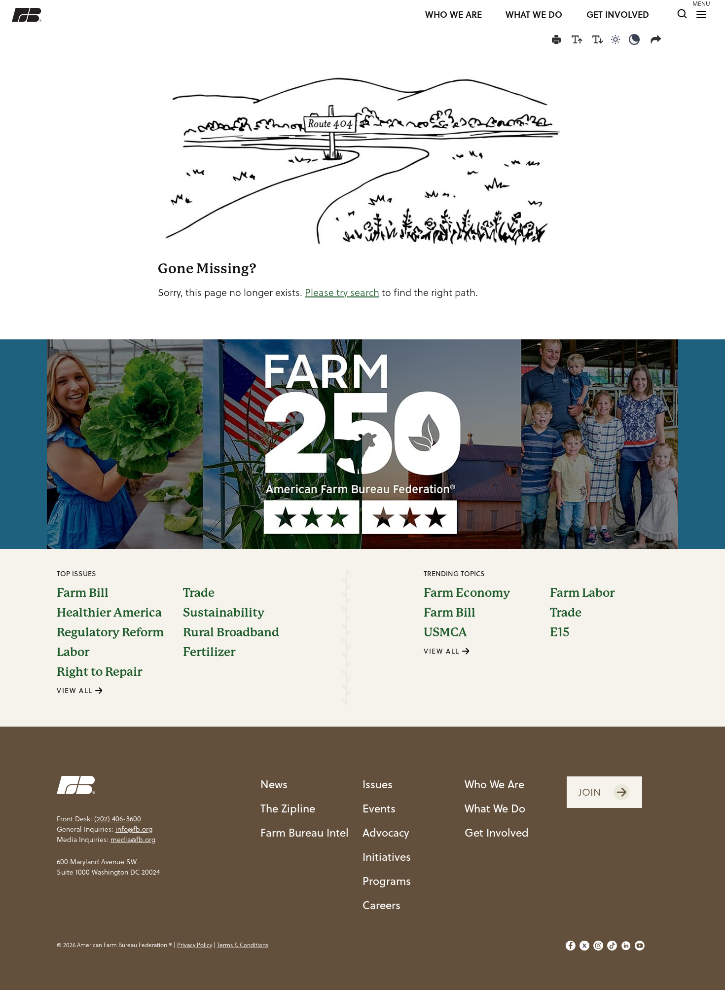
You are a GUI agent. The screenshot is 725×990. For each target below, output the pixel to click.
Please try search (342, 292)
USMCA (445, 632)
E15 (560, 632)
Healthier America (109, 613)
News (274, 784)
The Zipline (287, 808)
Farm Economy (467, 593)
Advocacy (385, 832)
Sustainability (223, 613)
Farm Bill (83, 593)
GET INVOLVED (617, 15)
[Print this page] (556, 39)
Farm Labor (582, 593)
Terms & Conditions (242, 945)
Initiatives (386, 856)
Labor (73, 652)
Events (379, 808)
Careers (381, 905)
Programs (386, 880)
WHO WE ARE (453, 15)
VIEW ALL (76, 691)
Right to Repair (99, 672)
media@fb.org (132, 839)
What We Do (495, 808)
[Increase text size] (577, 39)
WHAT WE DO (534, 15)
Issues (377, 784)
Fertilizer (209, 652)
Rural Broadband (231, 632)
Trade (199, 593)
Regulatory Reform (110, 632)
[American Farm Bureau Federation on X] (584, 946)
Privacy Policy (194, 945)
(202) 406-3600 (117, 819)
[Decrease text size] (597, 39)
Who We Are (494, 784)
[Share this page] (658, 39)
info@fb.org (133, 829)
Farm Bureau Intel (304, 832)
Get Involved (497, 832)
